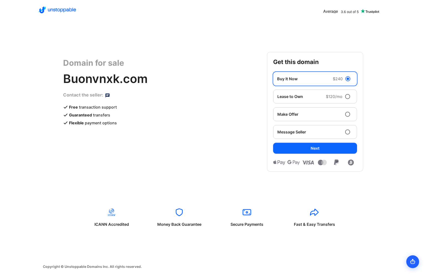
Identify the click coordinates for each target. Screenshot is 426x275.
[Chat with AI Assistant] (412, 261)
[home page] (57, 10)
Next (315, 148)
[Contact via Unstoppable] (107, 95)
